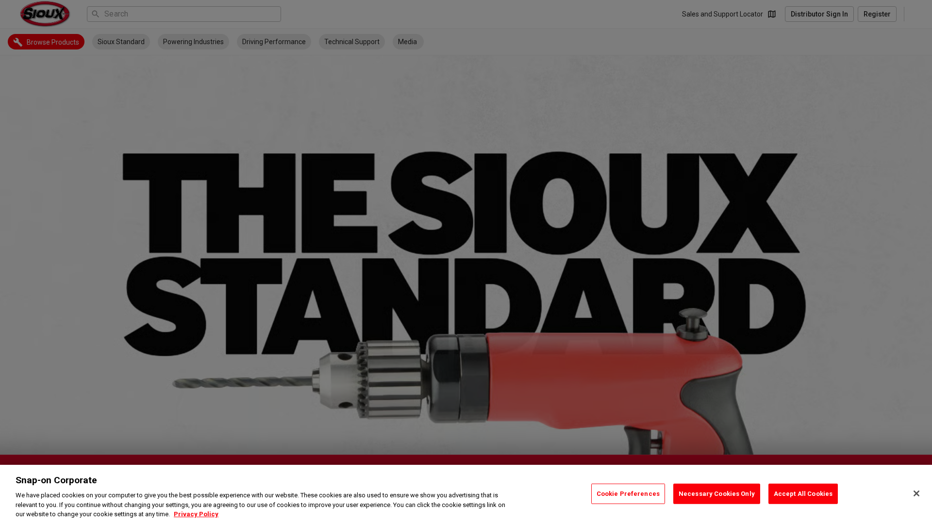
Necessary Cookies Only (717, 493)
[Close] (916, 493)
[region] (466, 494)
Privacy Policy (196, 514)
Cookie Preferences (628, 493)
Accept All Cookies (803, 493)
